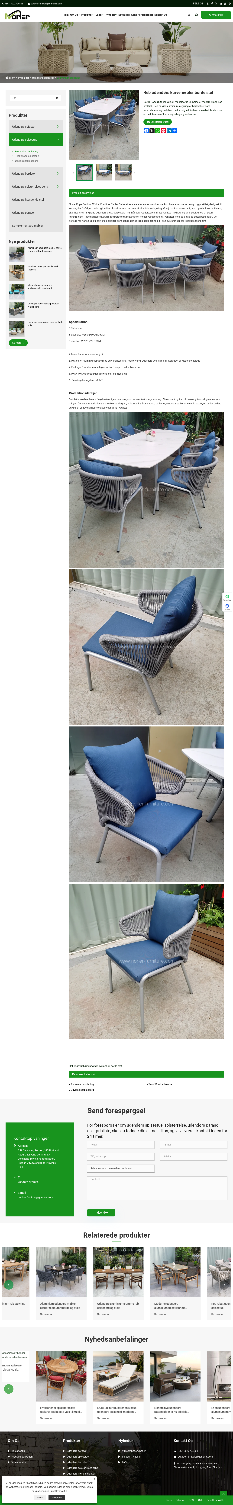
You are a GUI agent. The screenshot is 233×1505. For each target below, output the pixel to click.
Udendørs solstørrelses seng (30, 186)
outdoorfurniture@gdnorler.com (35, 1197)
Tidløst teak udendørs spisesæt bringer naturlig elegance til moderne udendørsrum (86, 1367)
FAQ (124, 1462)
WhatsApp (217, 14)
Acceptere (56, 1497)
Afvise (40, 1497)
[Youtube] (225, 4)
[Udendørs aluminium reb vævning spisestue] (88, 1272)
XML (200, 1500)
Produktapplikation (22, 1456)
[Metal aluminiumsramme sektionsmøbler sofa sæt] (16, 291)
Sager (99, 14)
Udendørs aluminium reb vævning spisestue (88, 1305)
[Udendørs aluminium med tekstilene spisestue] (31, 1272)
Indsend (101, 1212)
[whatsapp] (208, 4)
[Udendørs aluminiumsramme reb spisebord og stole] (202, 1272)
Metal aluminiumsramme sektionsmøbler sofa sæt (40, 287)
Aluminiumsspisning (68, 77)
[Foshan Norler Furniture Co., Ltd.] (17, 14)
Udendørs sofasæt (23, 126)
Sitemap (180, 1500)
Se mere (17, 342)
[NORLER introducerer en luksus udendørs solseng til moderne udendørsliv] (202, 1376)
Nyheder (110, 14)
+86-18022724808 (28, 1182)
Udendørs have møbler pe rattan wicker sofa (43, 305)
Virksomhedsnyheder (134, 1450)
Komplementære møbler (27, 225)
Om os (74, 14)
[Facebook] (212, 4)
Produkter (86, 14)
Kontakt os (160, 14)
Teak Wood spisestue (27, 155)
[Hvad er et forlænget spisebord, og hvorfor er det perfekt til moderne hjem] (31, 1376)
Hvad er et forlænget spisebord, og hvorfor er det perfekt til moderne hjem (29, 1410)
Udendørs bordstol (23, 173)
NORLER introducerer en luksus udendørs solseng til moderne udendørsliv (200, 1410)
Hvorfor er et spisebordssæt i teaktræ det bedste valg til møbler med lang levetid (145, 1410)
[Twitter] (216, 4)
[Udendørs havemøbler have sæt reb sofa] (16, 328)
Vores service (18, 1462)
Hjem (66, 14)
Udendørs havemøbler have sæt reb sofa (45, 324)
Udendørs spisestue (43, 77)
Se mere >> (16, 1314)
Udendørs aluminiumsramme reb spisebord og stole (202, 1305)
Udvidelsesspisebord (26, 160)
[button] (8, 1285)
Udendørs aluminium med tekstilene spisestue (26, 1305)
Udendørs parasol (23, 212)
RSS (191, 1500)
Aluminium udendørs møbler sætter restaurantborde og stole (45, 249)
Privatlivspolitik (215, 1500)
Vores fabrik (18, 1450)
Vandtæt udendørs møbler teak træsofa (43, 268)
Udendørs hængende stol (28, 199)
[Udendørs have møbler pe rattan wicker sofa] (16, 310)
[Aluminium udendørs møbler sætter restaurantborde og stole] (16, 254)
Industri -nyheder (131, 1456)
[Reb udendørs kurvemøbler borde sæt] (84, 172)
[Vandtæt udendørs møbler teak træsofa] (16, 273)
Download (124, 14)
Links (169, 1500)
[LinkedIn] (221, 4)
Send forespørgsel (142, 14)
